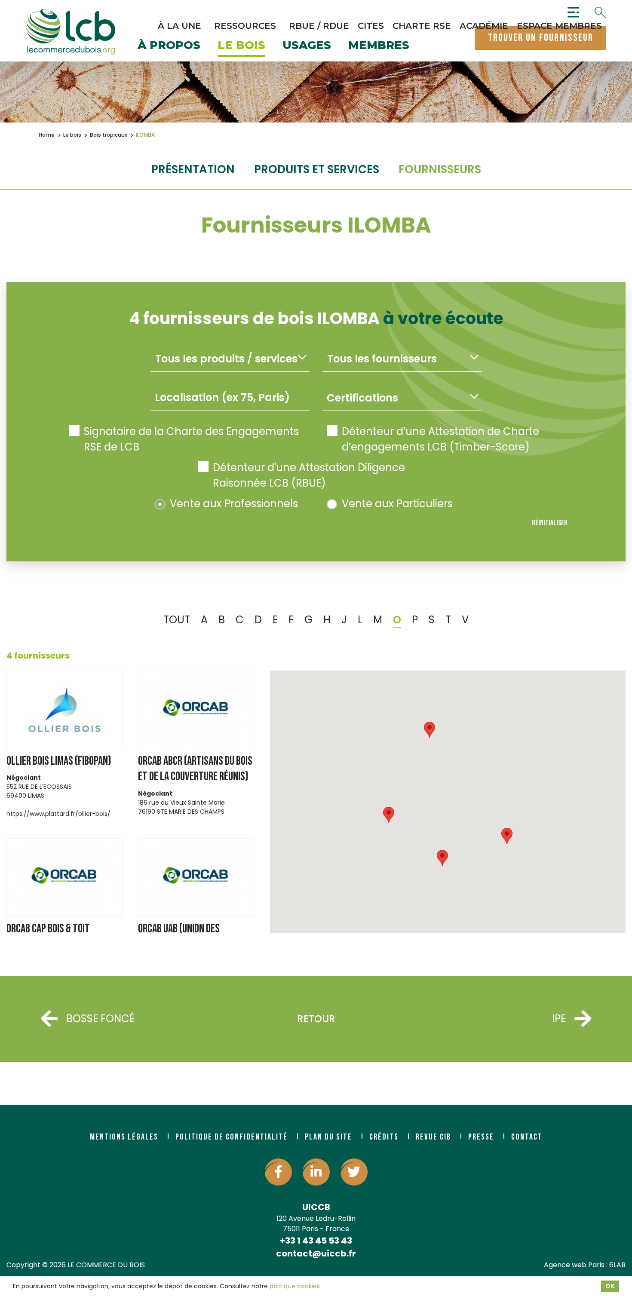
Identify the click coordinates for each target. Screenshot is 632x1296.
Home (47, 134)
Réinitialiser (550, 522)
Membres (378, 46)
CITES (371, 26)
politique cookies (295, 1286)
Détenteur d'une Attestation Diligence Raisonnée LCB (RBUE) (309, 475)
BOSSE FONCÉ (100, 1018)
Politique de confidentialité (231, 1137)
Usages (306, 46)
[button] (506, 836)
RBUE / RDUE (319, 26)
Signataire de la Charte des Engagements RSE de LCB (191, 439)
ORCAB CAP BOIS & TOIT (48, 929)
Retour (316, 1019)
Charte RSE (422, 26)
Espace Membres (559, 26)
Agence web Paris (574, 1265)
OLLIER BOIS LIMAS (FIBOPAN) (58, 761)
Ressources (245, 26)
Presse (481, 1137)
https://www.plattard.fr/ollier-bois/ (58, 813)
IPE (559, 1018)
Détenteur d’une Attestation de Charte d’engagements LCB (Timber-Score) (440, 439)
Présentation (193, 169)
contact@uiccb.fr (316, 1253)
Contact (527, 1137)
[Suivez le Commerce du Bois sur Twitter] (354, 1172)
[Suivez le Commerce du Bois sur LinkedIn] (316, 1172)
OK (610, 1286)
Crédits (384, 1137)
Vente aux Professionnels (234, 503)
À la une (179, 26)
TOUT (176, 620)
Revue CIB (433, 1137)
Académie (484, 26)
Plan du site (328, 1137)
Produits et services (316, 169)
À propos (169, 46)
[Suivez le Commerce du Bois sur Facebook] (278, 1172)
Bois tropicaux (108, 134)
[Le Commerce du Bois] (70, 32)
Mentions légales (124, 1137)
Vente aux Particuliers (397, 503)
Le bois (241, 46)
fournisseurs (440, 169)
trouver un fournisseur (540, 37)
